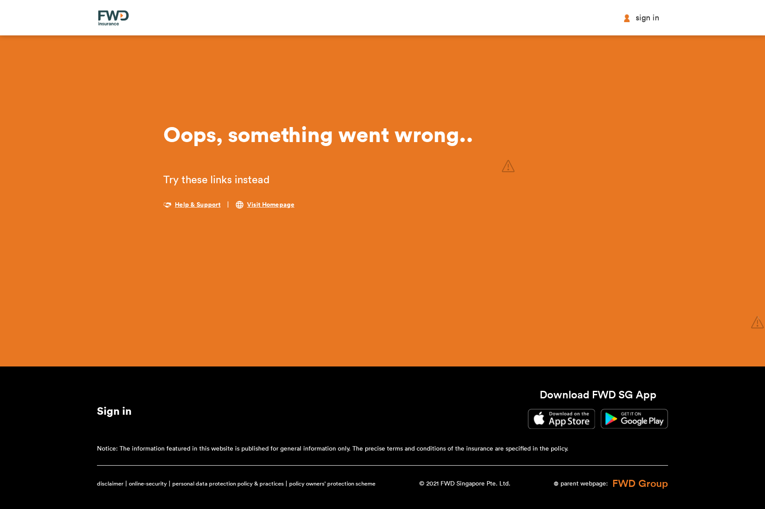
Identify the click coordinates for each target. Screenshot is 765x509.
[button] (114, 413)
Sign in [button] (647, 18)
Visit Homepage (270, 205)
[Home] (113, 18)
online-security (148, 483)
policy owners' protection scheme (332, 483)
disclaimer (110, 483)
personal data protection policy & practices (228, 483)
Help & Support (197, 205)
